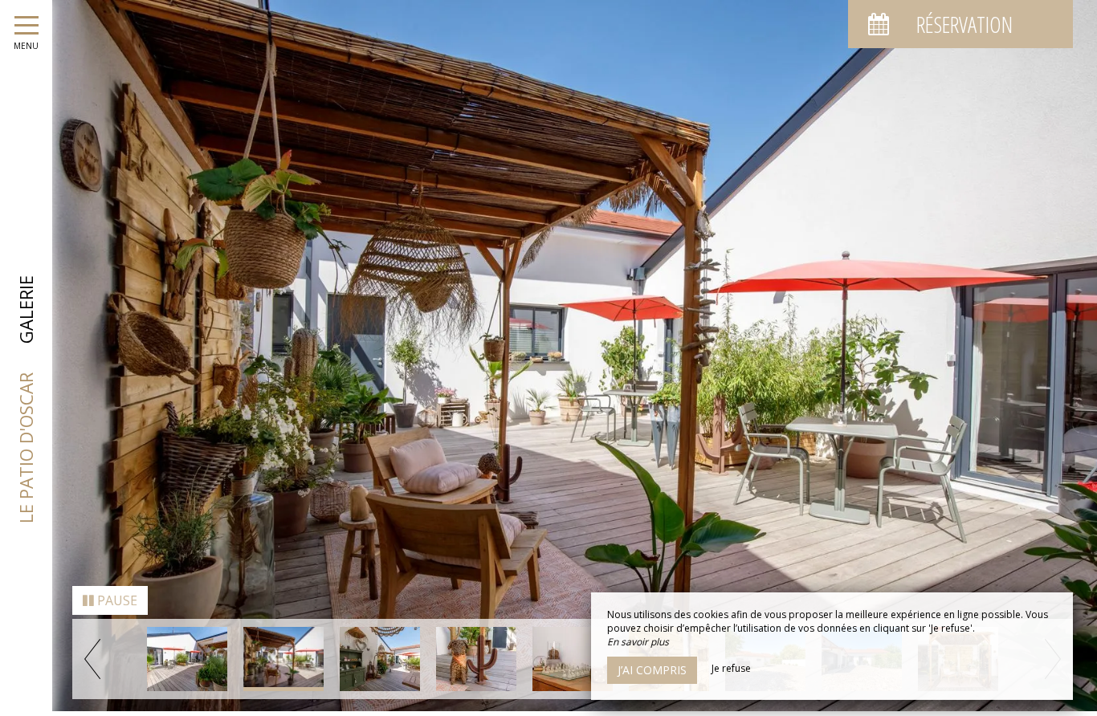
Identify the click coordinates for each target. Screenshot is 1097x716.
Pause (115, 605)
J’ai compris (652, 669)
